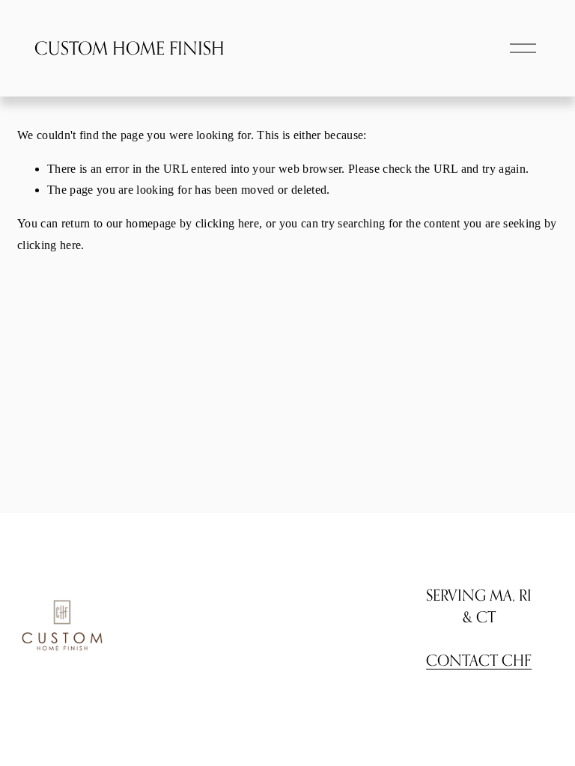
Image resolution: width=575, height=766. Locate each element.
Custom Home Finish (129, 48)
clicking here (227, 223)
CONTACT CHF (479, 660)
